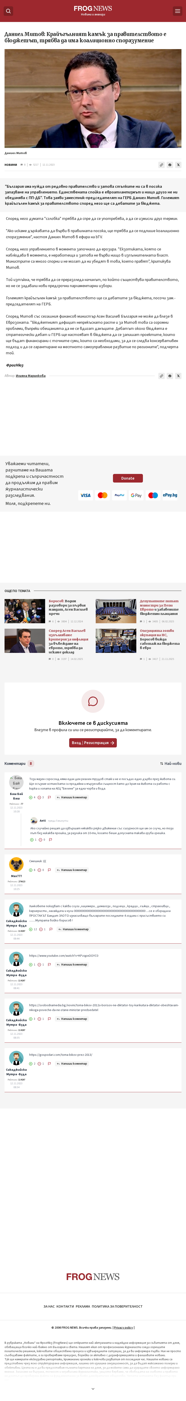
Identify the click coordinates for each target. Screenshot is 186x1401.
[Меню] (177, 11)
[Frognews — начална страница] (93, 1276)
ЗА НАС (49, 1306)
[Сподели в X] (178, 165)
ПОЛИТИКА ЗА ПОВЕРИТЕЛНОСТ (117, 1306)
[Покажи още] (93, 1389)
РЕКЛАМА (83, 1306)
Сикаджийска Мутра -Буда (16, 923)
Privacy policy (123, 1327)
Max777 (16, 876)
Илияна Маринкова (31, 375)
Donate (128, 478)
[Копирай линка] (161, 165)
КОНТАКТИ (65, 1306)
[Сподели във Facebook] (170, 165)
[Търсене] (8, 11)
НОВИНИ (11, 165)
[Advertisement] (93, 1182)
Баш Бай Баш (16, 796)
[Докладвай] (49, 797)
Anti (43, 820)
